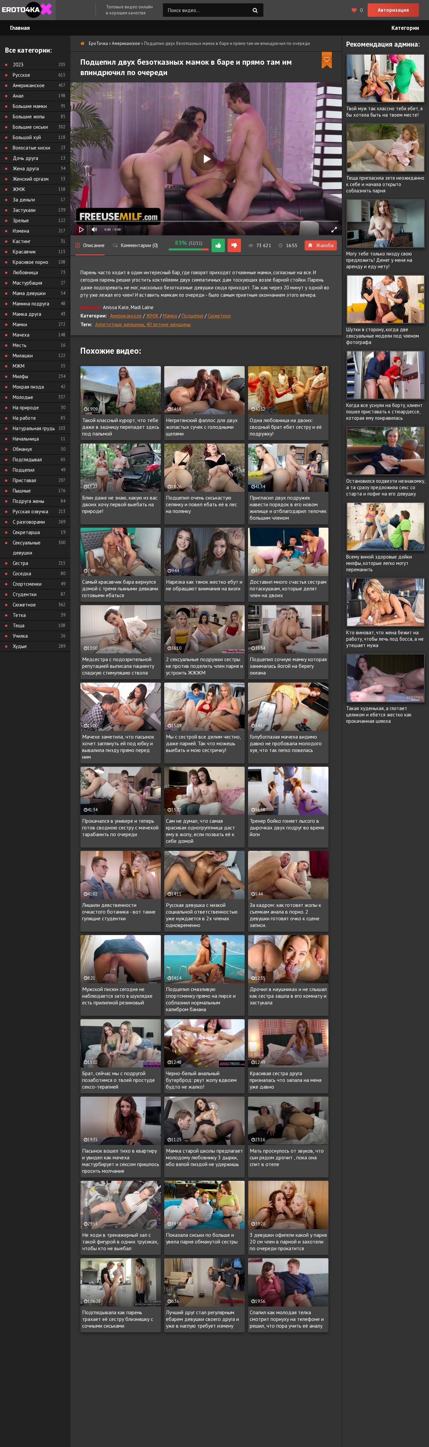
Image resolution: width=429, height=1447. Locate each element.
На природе (26, 407)
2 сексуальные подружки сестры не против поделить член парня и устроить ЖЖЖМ (204, 666)
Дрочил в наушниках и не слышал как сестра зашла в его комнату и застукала (288, 996)
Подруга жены (28, 501)
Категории (405, 28)
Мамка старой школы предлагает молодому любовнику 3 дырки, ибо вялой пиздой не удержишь (204, 1157)
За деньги (24, 199)
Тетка (19, 615)
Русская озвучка (30, 511)
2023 (18, 64)
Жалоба (324, 245)
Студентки (25, 594)
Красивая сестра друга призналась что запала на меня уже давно (285, 1080)
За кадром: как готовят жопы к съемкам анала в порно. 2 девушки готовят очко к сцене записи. (285, 915)
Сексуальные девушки (27, 547)
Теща (18, 625)
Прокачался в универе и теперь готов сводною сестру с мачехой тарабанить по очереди (120, 827)
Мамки (170, 315)
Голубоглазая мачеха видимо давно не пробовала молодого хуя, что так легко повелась (286, 743)
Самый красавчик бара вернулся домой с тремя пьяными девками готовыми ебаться (120, 588)
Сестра (20, 563)
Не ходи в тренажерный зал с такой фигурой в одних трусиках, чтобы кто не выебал (120, 1241)
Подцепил (192, 315)
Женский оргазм (31, 179)
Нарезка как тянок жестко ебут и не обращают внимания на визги (204, 585)
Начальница (26, 439)
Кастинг (21, 241)
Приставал (24, 480)
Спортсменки (27, 584)
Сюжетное (219, 315)
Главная (20, 28)
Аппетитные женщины (119, 324)
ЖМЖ (152, 315)
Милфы (20, 376)
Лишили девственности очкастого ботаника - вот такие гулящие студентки (119, 912)
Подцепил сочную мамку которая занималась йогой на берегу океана (288, 666)
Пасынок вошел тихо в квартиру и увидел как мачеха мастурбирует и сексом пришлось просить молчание (120, 1160)
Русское (21, 75)
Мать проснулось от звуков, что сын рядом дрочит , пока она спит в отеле (287, 1157)
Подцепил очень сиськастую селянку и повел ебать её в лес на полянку (201, 504)
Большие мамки (30, 106)
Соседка (22, 573)
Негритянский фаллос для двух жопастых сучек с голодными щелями (202, 427)
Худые (20, 646)
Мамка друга (27, 314)
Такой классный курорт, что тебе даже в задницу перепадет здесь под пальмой (120, 427)
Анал (18, 96)
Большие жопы (29, 116)
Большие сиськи (30, 127)
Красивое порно (30, 262)
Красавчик (24, 251)
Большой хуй (27, 137)
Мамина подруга (31, 303)
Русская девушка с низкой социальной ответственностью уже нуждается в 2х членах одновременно (202, 915)
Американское (126, 315)
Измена (21, 231)
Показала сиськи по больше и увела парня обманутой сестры (202, 1238)
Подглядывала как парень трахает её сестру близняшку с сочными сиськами (117, 1319)
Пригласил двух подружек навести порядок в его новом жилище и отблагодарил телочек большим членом (288, 507)
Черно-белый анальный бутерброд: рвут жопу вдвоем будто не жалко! (201, 1080)
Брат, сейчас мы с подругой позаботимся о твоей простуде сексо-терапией (118, 1080)
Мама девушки (29, 293)
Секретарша (26, 532)
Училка (20, 636)
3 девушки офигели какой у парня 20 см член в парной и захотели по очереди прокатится (288, 1241)
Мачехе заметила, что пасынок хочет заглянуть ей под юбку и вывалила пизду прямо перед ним (118, 746)
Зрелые (21, 220)
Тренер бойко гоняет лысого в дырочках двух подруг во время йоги (287, 827)
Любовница (25, 272)
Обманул (22, 449)
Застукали (24, 210)
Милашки (23, 355)
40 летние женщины (168, 324)
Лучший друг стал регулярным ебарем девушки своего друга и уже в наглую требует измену (202, 1319)
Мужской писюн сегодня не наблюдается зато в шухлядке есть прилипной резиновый (117, 996)
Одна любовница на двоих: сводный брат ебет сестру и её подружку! (286, 427)
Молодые (23, 397)
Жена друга (26, 168)
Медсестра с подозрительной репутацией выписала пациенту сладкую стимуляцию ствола (118, 666)
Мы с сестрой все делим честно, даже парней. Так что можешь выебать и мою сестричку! (203, 743)
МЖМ (18, 366)
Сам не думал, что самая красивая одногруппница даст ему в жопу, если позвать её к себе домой (200, 830)
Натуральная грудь (34, 428)
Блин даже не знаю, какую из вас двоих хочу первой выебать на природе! (120, 504)
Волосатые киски (31, 147)
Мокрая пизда (28, 387)
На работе (24, 418)
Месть (19, 345)
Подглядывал (27, 459)
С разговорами (29, 522)
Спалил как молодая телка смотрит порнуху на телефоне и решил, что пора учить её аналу (287, 1319)
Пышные (22, 490)
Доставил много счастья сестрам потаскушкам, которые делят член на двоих (288, 588)
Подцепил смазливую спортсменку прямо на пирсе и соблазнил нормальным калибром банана (201, 999)
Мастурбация (27, 283)
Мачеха (21, 335)
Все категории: (28, 50)
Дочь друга (25, 158)
